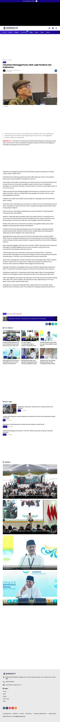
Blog (4, 420)
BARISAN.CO (7, 141)
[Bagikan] (56, 70)
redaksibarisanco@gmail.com (13, 685)
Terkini (4, 434)
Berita (4, 62)
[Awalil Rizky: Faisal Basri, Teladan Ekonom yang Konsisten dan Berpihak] (9, 409)
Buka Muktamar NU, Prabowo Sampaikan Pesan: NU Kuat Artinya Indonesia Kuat (11, 362)
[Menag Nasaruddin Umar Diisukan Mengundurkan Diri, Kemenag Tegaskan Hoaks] (30, 353)
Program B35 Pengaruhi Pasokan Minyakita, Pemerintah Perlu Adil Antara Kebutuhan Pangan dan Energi (29, 417)
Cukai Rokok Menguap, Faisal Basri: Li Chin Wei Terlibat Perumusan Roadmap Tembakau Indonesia (28, 431)
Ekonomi (5, 426)
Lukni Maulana (9, 70)
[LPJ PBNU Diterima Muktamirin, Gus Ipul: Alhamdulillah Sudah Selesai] (48, 335)
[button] (49, 28)
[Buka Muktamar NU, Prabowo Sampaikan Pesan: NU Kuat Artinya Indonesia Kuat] (11, 353)
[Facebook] (46, 324)
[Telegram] (52, 324)
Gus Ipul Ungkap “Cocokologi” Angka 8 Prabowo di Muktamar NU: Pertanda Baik (28, 344)
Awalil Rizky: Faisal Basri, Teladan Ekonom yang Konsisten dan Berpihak (35, 407)
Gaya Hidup (6, 699)
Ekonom (11, 314)
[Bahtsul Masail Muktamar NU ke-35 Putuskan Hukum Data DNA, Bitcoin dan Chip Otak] (11, 335)
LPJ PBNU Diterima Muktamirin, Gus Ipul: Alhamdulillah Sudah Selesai (48, 344)
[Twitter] (49, 324)
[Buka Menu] (53, 28)
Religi (4, 694)
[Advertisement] (30, 47)
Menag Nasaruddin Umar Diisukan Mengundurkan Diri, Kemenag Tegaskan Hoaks (29, 362)
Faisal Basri (19, 314)
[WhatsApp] (56, 324)
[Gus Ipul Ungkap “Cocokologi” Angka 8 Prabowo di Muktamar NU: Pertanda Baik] (30, 335)
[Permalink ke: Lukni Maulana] (4, 70)
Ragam (5, 696)
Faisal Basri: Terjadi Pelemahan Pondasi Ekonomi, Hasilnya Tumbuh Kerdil (23, 424)
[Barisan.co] (10, 28)
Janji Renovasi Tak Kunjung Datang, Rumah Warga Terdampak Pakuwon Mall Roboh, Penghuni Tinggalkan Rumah (48, 362)
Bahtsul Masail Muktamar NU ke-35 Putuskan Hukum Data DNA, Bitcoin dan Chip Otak (11, 344)
